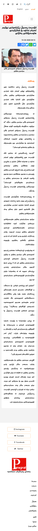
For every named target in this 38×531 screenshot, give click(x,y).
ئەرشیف (33, 495)
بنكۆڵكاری (33, 506)
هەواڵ (34, 501)
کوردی (33, 9)
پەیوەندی (33, 491)
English (20, 9)
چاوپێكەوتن (32, 511)
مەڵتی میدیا (32, 526)
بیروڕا (34, 522)
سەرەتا (34, 481)
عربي (27, 9)
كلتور (34, 517)
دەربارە (34, 486)
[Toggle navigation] (32, 19)
